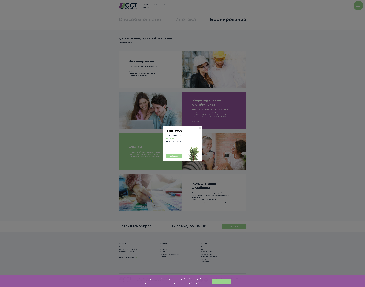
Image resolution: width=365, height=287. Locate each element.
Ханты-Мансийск (174, 136)
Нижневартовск (173, 141)
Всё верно (174, 156)
